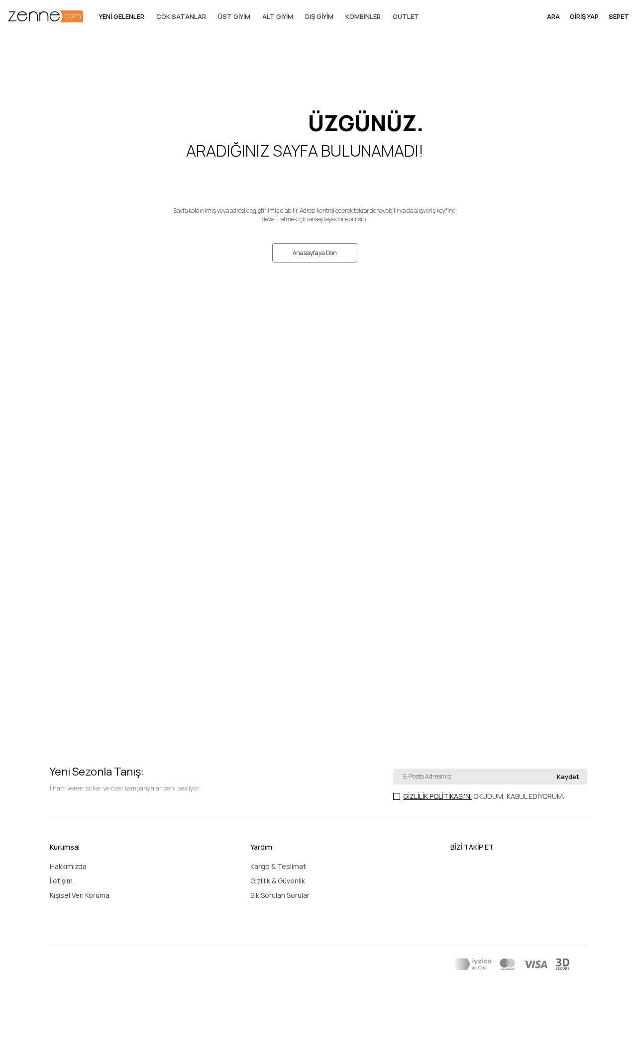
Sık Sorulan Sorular (280, 895)
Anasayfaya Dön (315, 253)
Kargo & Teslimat (278, 866)
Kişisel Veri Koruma (79, 895)
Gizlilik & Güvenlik (277, 880)
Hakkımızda (68, 866)
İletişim (61, 880)
